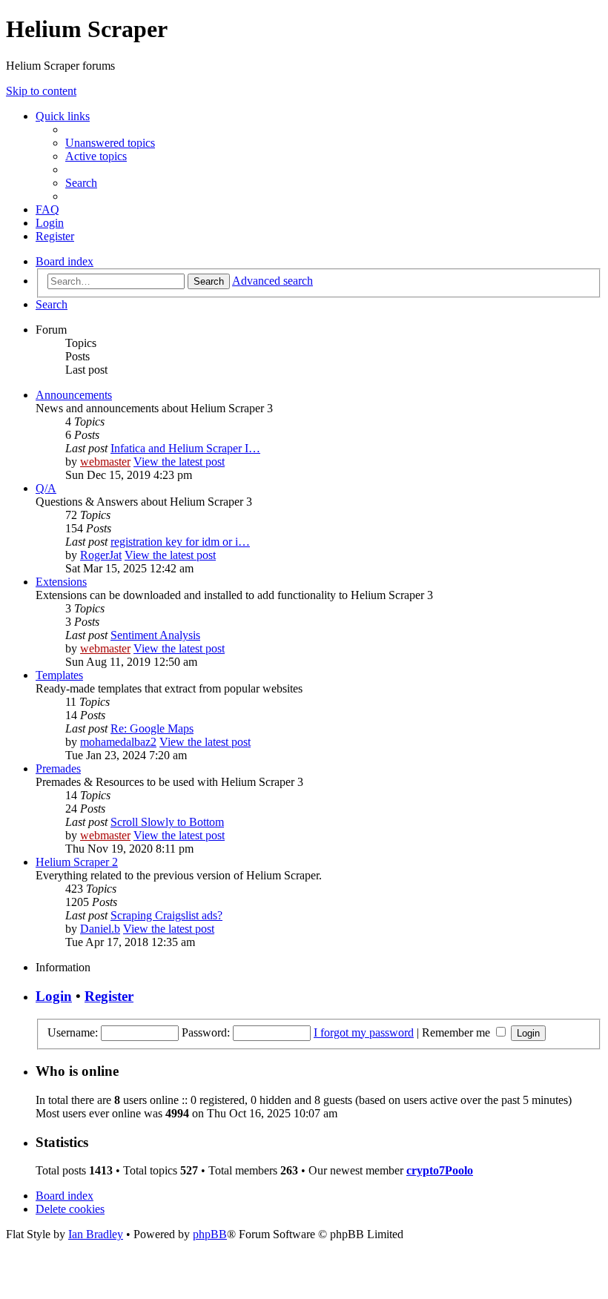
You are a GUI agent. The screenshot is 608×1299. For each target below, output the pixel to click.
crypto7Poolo (439, 1170)
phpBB (210, 1234)
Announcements (74, 395)
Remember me (457, 1032)
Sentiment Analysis (155, 635)
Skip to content (41, 91)
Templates (59, 675)
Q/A (46, 488)
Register (109, 996)
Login (54, 996)
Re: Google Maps (152, 728)
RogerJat (101, 555)
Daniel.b (100, 928)
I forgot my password (364, 1032)
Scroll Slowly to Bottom (167, 822)
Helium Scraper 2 (77, 862)
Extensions (61, 581)
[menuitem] (110, 142)
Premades (58, 768)
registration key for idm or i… (180, 541)
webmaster (105, 461)
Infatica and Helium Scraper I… (185, 448)
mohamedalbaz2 (118, 742)
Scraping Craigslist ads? (166, 915)
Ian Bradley (95, 1234)
